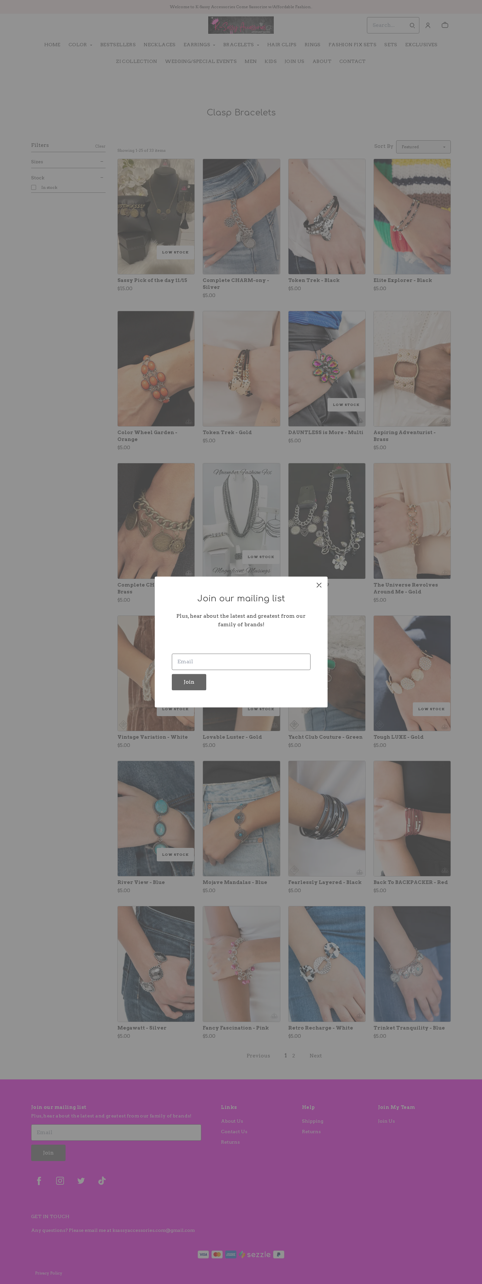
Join (189, 682)
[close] (319, 585)
